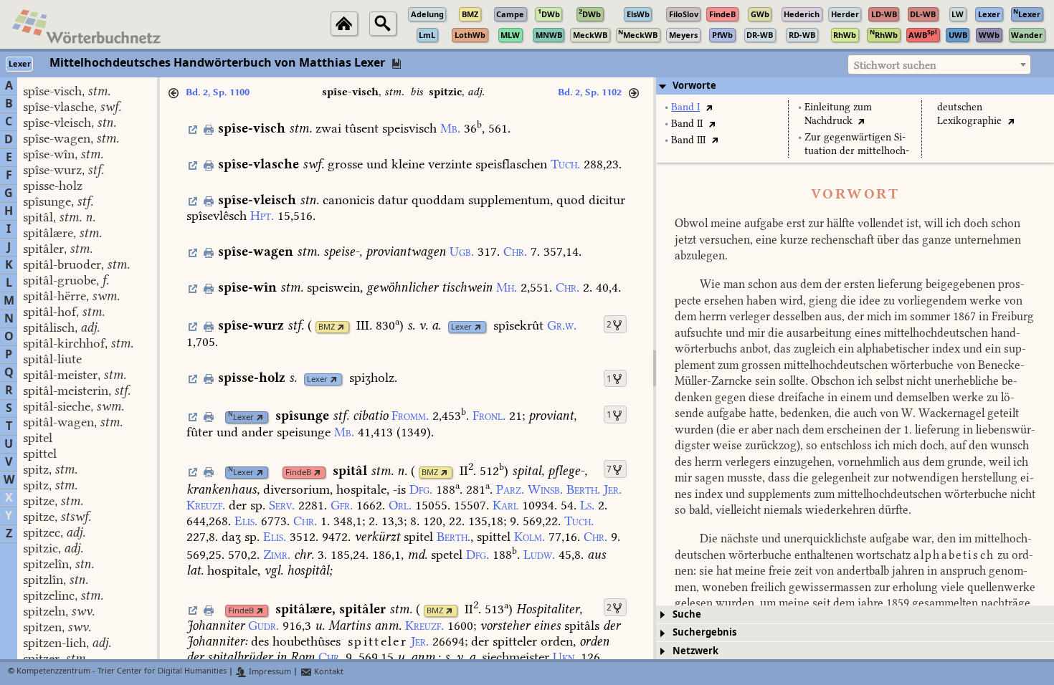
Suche (687, 614)
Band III (688, 140)
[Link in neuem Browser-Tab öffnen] (341, 327)
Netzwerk (695, 651)
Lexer (461, 327)
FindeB (298, 472)
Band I (685, 107)
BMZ (326, 327)
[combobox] (939, 64)
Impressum (269, 671)
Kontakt (327, 671)
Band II (687, 124)
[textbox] (939, 65)
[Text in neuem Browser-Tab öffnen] (709, 107)
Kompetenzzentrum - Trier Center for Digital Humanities (121, 671)
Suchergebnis (704, 632)
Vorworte (694, 85)
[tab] (855, 86)
